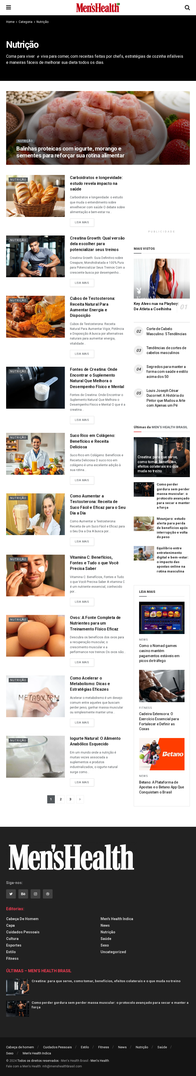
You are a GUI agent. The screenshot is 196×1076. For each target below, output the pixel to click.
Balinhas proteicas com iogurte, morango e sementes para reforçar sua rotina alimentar (70, 151)
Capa (10, 925)
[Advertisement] (165, 200)
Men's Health (100, 1061)
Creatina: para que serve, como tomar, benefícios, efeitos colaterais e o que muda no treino (106, 981)
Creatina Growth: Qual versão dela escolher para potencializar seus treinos (97, 244)
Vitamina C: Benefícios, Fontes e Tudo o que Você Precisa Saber (94, 563)
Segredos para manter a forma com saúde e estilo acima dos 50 (167, 372)
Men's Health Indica (117, 919)
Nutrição (42, 22)
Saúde (106, 939)
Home (10, 22)
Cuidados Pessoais (23, 932)
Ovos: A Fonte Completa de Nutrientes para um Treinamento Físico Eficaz (95, 623)
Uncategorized (113, 952)
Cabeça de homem (22, 919)
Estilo (11, 952)
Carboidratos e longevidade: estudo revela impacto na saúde (96, 183)
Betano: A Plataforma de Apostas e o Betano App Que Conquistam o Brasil (161, 787)
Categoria (25, 22)
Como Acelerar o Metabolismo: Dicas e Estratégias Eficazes (90, 684)
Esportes (13, 945)
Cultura (12, 939)
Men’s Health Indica (37, 1053)
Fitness (145, 707)
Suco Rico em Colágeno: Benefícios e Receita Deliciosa (92, 441)
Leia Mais (82, 222)
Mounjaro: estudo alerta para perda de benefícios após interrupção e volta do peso (172, 528)
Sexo (105, 945)
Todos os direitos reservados (38, 1061)
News (143, 639)
